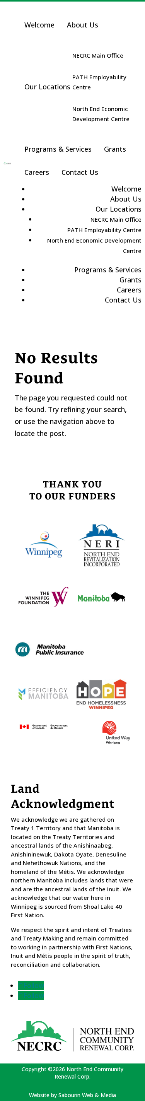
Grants (115, 149)
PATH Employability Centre (99, 82)
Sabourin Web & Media (87, 1095)
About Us (82, 24)
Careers (36, 172)
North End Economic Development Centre (101, 114)
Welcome (39, 24)
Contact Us (79, 172)
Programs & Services (58, 149)
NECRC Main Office (97, 55)
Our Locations (47, 86)
